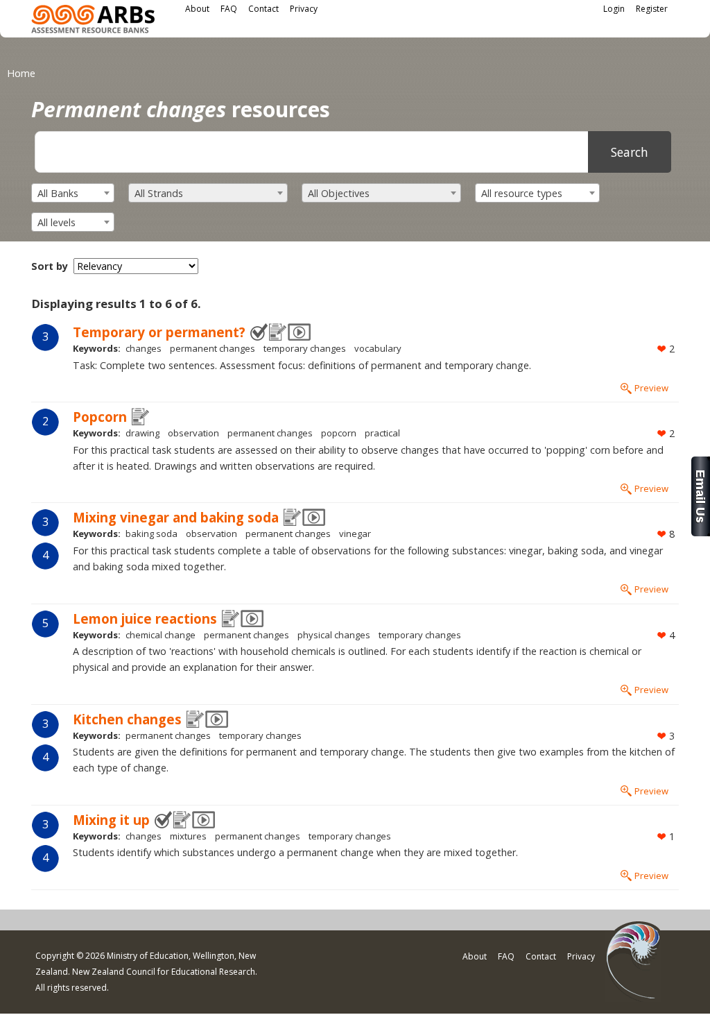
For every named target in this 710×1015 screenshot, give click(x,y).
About (197, 9)
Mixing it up (111, 819)
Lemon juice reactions (145, 618)
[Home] (93, 21)
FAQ (228, 9)
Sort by (49, 266)
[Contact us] (700, 532)
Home (21, 73)
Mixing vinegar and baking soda (176, 517)
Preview (651, 388)
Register (652, 9)
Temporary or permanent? (159, 332)
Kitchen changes (127, 719)
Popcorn (100, 416)
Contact (263, 9)
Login (614, 9)
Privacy (304, 9)
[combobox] (72, 193)
